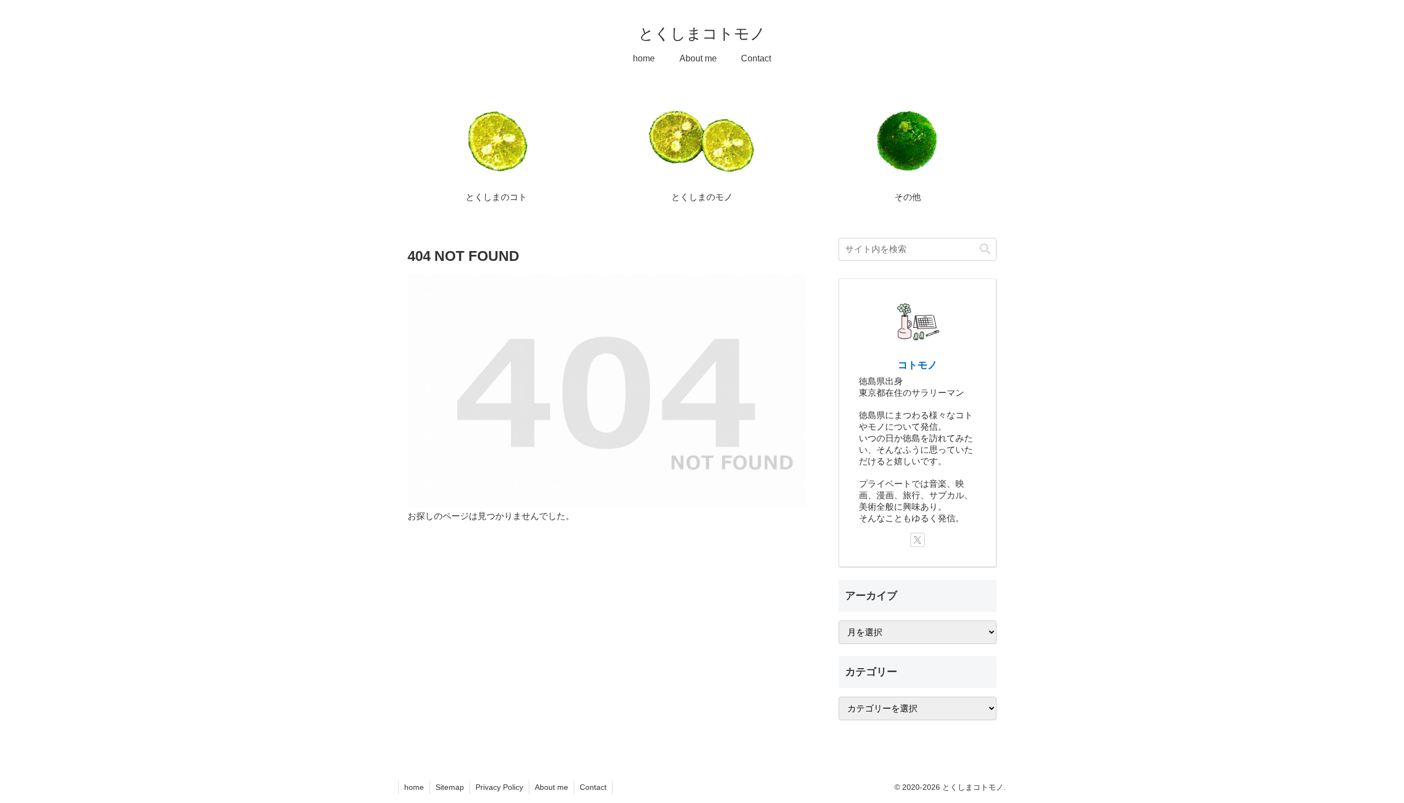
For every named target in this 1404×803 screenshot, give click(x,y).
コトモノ (917, 365)
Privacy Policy (499, 787)
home (414, 787)
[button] (985, 249)
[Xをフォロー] (917, 540)
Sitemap (449, 787)
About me (551, 787)
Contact (593, 787)
